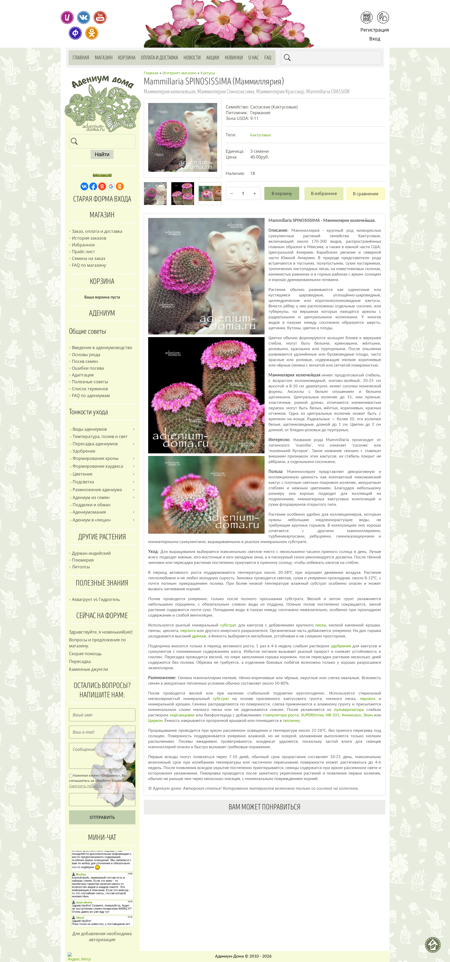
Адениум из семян (91, 497)
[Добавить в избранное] (323, 193)
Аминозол (351, 715)
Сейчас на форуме (102, 615)
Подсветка (83, 482)
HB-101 (332, 715)
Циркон (155, 721)
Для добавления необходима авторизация (102, 936)
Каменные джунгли (88, 669)
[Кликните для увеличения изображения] (182, 137)
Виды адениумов (90, 429)
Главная (81, 57)
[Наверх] (435, 947)
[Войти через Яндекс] (102, 186)
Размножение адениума (97, 489)
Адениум (102, 313)
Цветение (82, 474)
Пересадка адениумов (95, 444)
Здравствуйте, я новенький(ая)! (101, 632)
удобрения (341, 646)
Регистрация (374, 30)
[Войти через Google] (111, 186)
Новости (192, 57)
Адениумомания (89, 512)
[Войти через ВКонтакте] (84, 186)
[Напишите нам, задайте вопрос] (383, 17)
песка (320, 625)
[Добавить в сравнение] (365, 193)
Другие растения (102, 537)
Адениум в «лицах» (92, 520)
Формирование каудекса (98, 466)
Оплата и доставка (159, 57)
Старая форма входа (102, 199)
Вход (374, 38)
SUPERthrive (312, 715)
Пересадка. (80, 661)
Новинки (234, 57)
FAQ (267, 57)
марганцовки (182, 715)
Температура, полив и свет (100, 436)
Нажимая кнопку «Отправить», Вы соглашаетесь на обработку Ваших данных (101, 781)
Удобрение (84, 451)
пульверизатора (349, 710)
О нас (253, 57)
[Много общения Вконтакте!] (83, 17)
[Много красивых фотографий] (67, 17)
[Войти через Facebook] (93, 186)
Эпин (368, 715)
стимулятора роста (280, 715)
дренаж (199, 636)
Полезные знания (102, 583)
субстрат (228, 625)
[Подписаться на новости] (366, 17)
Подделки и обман (91, 505)
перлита (188, 631)
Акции (212, 57)
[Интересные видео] (100, 17)
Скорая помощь (85, 653)
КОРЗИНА (102, 281)
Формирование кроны (95, 458)
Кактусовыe (260, 134)
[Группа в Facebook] (75, 33)
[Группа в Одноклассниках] (91, 33)
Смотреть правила (86, 785)
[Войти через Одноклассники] (120, 186)
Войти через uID (102, 175)
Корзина (126, 57)
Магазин (104, 57)
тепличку (291, 721)
